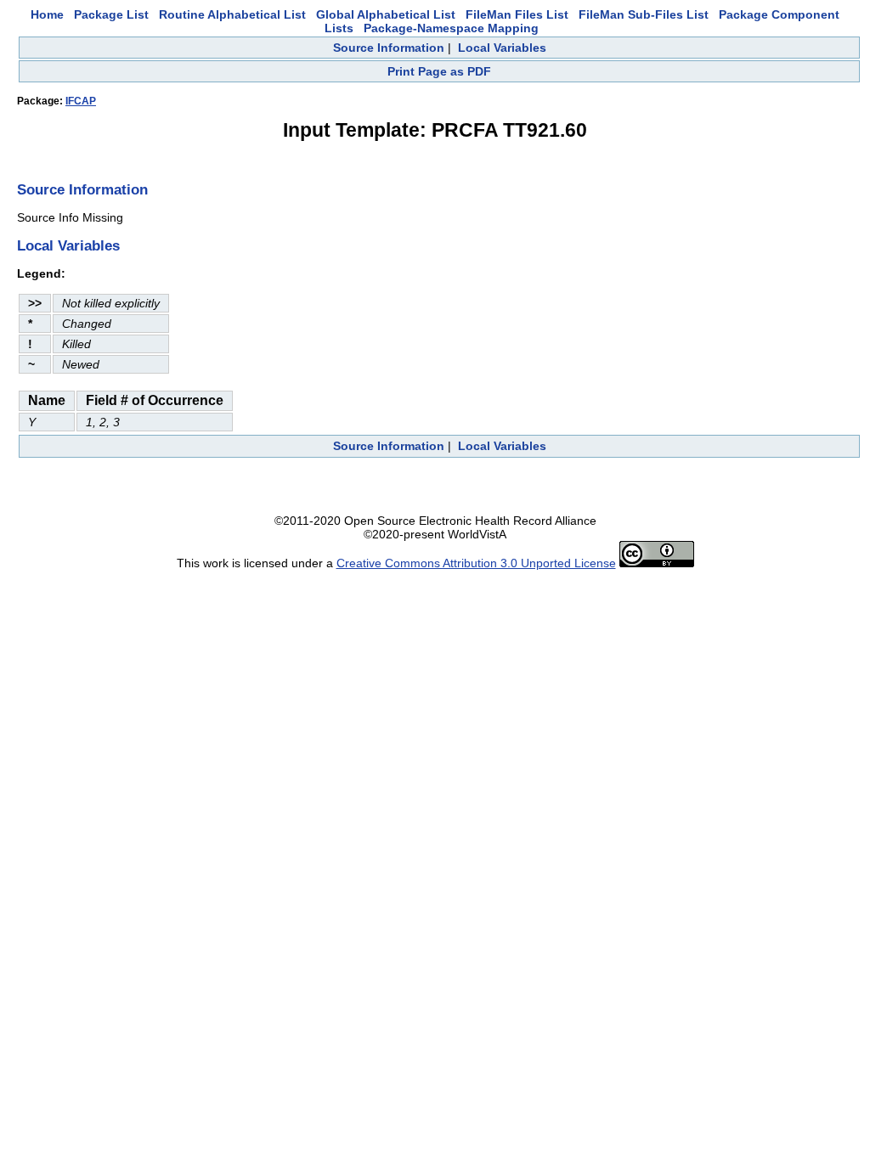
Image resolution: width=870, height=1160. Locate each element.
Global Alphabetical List (385, 14)
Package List (111, 14)
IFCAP (80, 101)
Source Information (388, 47)
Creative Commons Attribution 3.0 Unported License (476, 563)
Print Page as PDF (439, 71)
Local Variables (502, 47)
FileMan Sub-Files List (644, 14)
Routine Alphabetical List (232, 14)
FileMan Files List (517, 14)
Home (47, 14)
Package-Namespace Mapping (451, 28)
